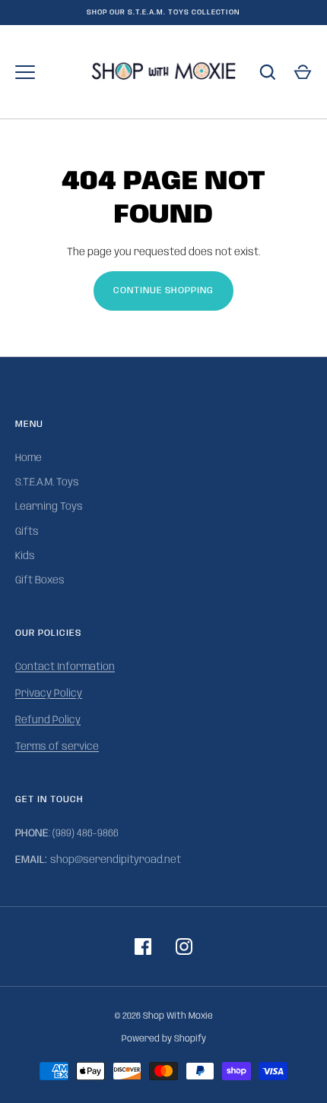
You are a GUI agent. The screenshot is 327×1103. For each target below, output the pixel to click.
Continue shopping (163, 291)
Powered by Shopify (164, 1039)
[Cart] (302, 72)
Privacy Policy (48, 693)
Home (28, 458)
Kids (25, 556)
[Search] (267, 72)
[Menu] (25, 72)
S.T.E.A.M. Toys (47, 482)
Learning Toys (49, 506)
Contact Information (65, 667)
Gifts (27, 531)
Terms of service (57, 746)
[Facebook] (143, 946)
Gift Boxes (40, 580)
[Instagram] (184, 946)
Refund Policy (48, 720)
